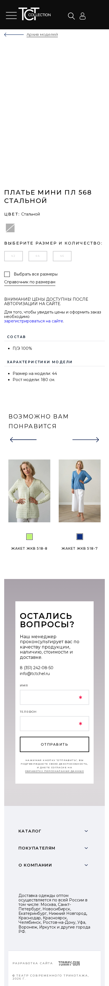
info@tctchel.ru (35, 673)
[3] (79, 536)
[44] (29, 536)
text (35, 14)
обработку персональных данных (54, 771)
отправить (54, 744)
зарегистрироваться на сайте (33, 321)
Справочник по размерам (29, 282)
